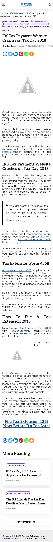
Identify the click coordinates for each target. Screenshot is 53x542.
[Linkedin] (15, 54)
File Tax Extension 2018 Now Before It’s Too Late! (26, 423)
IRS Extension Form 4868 (16, 270)
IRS (26, 26)
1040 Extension (10, 22)
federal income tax (16, 465)
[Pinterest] (21, 54)
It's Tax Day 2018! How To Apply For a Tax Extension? (24, 475)
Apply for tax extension (19, 497)
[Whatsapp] (26, 54)
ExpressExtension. (41, 236)
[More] (31, 54)
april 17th (24, 22)
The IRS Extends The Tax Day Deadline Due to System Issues (25, 507)
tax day (6, 30)
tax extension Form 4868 (34, 239)
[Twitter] (10, 54)
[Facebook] (5, 54)
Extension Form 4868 (13, 26)
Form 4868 (43, 328)
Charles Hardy (9, 46)
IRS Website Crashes (39, 26)
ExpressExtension (40, 22)
